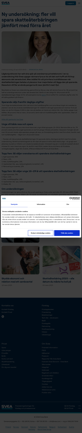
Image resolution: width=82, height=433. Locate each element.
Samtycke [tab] (14, 204)
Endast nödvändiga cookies (40, 233)
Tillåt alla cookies (67, 233)
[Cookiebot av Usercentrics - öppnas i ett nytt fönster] (71, 198)
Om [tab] (67, 204)
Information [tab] (41, 204)
